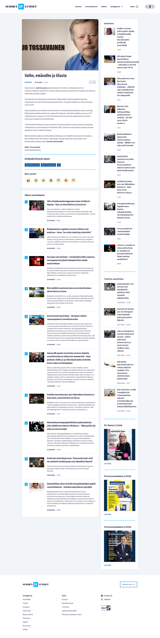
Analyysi (26, 607)
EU (59, 165)
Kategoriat (115, 6)
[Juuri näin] (28, 180)
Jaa (91, 82)
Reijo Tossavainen (48, 165)
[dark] (147, 6)
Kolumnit (28, 82)
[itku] (43, 180)
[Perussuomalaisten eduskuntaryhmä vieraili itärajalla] (109, 233)
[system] (150, 6)
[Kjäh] (73, 180)
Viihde (25, 629)
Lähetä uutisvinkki (69, 610)
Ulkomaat (27, 610)
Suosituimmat (91, 6)
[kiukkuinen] (51, 180)
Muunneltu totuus (32, 165)
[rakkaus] (66, 180)
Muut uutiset (28, 614)
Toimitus (65, 607)
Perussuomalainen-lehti (71, 614)
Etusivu (78, 6)
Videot (104, 6)
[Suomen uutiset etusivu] (18, 6)
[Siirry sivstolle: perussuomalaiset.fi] (119, 608)
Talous (25, 603)
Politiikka (27, 599)
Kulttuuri (26, 618)
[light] (152, 6)
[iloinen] (36, 180)
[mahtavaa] (58, 180)
